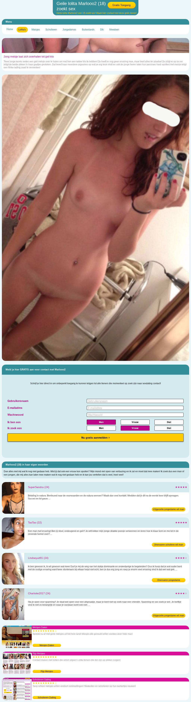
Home (10, 29)
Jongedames (69, 29)
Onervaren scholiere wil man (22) (168, 545)
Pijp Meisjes (47, 671)
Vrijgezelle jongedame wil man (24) (168, 509)
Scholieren (51, 29)
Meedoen (114, 29)
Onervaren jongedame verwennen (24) (168, 580)
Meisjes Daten (47, 645)
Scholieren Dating (47, 697)
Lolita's (22, 29)
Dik (102, 29)
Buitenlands (88, 29)
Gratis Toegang (121, 5)
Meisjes (36, 29)
